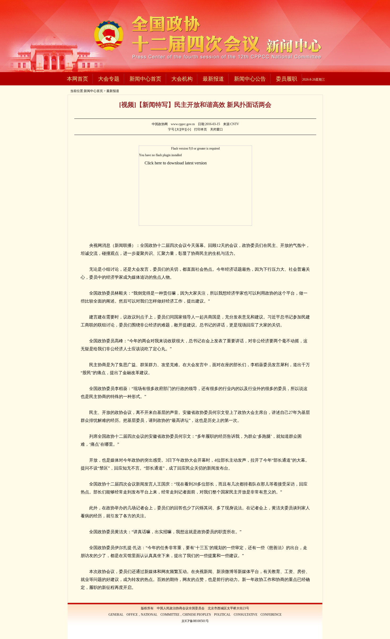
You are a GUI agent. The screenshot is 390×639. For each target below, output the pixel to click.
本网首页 (77, 79)
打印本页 (200, 129)
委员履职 (286, 79)
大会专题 (108, 79)
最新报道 (213, 79)
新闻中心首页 (145, 79)
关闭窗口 (216, 129)
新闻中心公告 (250, 79)
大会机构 (182, 79)
